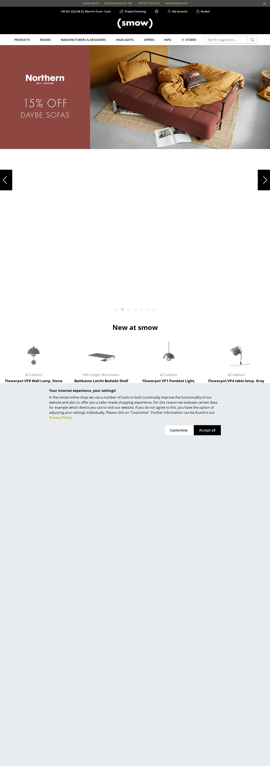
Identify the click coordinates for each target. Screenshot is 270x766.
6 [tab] (148, 309)
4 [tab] (135, 309)
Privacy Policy (60, 417)
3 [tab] (129, 309)
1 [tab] (116, 309)
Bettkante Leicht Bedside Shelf (101, 380)
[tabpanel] (135, 97)
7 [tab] (154, 309)
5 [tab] (141, 309)
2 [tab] (122, 309)
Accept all (207, 430)
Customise (179, 430)
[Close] (264, 3)
